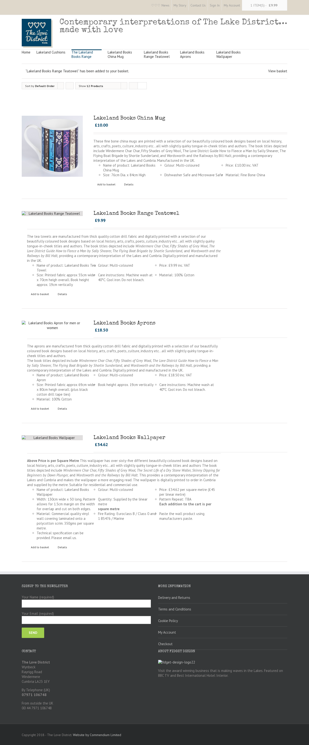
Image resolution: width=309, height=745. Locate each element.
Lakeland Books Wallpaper (228, 54)
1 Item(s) (263, 5)
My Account (232, 5)
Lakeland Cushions (50, 52)
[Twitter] (30, 5)
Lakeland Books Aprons (192, 54)
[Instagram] (38, 5)
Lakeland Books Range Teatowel (157, 54)
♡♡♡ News (160, 5)
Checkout (165, 644)
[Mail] (61, 5)
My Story (180, 5)
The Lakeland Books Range (82, 54)
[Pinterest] (46, 5)
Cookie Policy (168, 620)
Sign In (215, 5)
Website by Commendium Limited (97, 735)
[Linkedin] (54, 5)
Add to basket (106, 184)
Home (26, 52)
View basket (277, 71)
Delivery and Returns (174, 597)
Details (128, 184)
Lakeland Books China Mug (120, 54)
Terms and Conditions (174, 609)
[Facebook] (23, 5)
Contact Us (198, 5)
